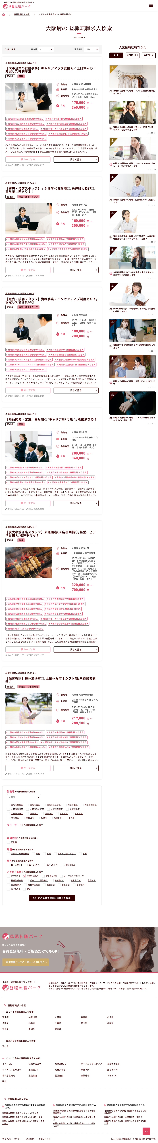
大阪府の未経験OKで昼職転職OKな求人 (25, 119)
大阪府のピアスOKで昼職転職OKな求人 (25, 629)
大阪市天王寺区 (54, 805)
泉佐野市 (58, 818)
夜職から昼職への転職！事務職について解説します (74, 1118)
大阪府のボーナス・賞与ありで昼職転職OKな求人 (64, 129)
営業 (21, 424)
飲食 (21, 540)
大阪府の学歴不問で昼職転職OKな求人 (64, 119)
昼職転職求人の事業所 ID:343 (19, 183)
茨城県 (110, 1023)
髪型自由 (66, 885)
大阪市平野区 (57, 809)
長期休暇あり (17, 880)
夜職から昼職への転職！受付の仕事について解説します (74, 1124)
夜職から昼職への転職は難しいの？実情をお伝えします (23, 1122)
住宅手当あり (33, 876)
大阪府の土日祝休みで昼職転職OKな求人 (26, 124)
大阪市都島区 (17, 805)
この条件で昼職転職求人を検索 (54, 898)
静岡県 (58, 1029)
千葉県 (58, 1023)
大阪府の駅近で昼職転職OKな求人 (23, 129)
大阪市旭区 (73, 805)
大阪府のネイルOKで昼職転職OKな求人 (64, 614)
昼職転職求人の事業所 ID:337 (19, 63)
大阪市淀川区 (17, 809)
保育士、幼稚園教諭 (28, 687)
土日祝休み (16, 885)
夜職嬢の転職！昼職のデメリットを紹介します (22, 1117)
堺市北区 (15, 818)
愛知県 (32, 1029)
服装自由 (51, 885)
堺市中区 (49, 813)
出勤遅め (81, 885)
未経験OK (59, 880)
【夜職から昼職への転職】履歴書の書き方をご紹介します (125, 1112)
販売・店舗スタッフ (28, 197)
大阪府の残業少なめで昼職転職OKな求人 (26, 239)
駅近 (29, 889)
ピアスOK (15, 876)
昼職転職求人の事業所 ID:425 (19, 527)
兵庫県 (84, 1017)
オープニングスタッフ (74, 876)
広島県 (110, 1017)
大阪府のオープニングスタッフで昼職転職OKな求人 (31, 364)
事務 (21, 76)
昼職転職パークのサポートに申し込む (25, 962)
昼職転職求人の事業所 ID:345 (19, 294)
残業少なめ (76, 880)
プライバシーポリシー (12, 1139)
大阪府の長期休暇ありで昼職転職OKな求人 (27, 134)
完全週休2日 (51, 876)
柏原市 (72, 818)
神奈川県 (33, 1017)
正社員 (10, 76)
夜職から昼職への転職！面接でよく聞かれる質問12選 (125, 1122)
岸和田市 (30, 818)
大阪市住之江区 (37, 809)
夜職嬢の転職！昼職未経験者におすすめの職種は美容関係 (74, 1112)
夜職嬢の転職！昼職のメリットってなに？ (20, 1113)
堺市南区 (79, 813)
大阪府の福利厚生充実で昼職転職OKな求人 (67, 124)
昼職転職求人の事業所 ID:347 (19, 414)
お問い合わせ (44, 1139)
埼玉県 (84, 1023)
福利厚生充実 (34, 885)
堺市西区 (64, 813)
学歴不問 (92, 880)
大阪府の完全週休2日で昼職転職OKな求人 (69, 134)
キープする (29, 159)
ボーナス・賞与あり (39, 880)
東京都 (5, 1017)
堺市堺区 (34, 813)
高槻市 (44, 818)
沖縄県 (5, 1023)
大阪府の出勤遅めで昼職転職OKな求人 (67, 244)
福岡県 (5, 1029)
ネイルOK (15, 889)
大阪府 (58, 1017)
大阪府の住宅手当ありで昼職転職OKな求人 (27, 139)
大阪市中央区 (17, 813)
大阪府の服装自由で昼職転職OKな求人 (25, 609)
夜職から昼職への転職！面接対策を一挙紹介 (123, 1117)
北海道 (32, 1023)
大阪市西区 (35, 805)
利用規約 (30, 1139)
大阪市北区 (75, 809)
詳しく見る (76, 159)
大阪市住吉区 (91, 805)
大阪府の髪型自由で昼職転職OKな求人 (63, 609)
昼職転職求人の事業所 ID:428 (19, 673)
